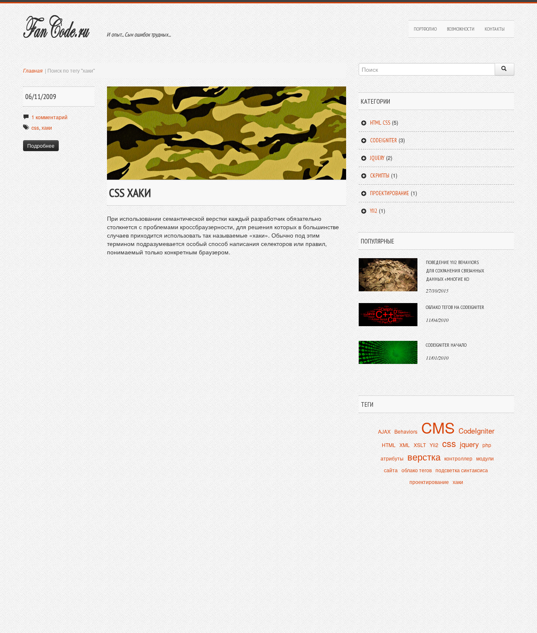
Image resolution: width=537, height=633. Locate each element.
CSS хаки (130, 192)
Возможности (460, 29)
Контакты (495, 29)
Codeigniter (383, 140)
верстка (424, 456)
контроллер (458, 458)
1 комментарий (49, 116)
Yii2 (373, 210)
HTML (389, 444)
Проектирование (389, 193)
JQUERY (377, 158)
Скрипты (379, 175)
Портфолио (425, 29)
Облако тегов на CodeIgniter (455, 307)
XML (404, 444)
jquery (469, 444)
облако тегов (416, 469)
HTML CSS (380, 122)
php (486, 444)
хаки (47, 127)
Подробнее (41, 145)
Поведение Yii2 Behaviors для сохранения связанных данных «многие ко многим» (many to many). (455, 274)
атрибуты (392, 458)
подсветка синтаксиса (461, 469)
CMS (438, 427)
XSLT (420, 444)
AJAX (384, 431)
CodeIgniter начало (446, 345)
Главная (32, 70)
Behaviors (405, 431)
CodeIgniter (477, 431)
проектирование (429, 481)
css (35, 127)
